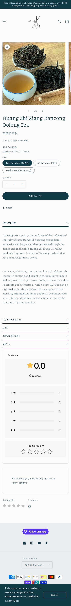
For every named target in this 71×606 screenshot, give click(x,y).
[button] (4, 21)
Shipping (6, 151)
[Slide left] (28, 111)
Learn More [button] (12, 600)
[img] (13, 506)
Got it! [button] (55, 595)
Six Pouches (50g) (47, 162)
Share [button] (9, 207)
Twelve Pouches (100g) (18, 170)
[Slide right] (42, 111)
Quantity (6, 177)
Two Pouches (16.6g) (17, 162)
